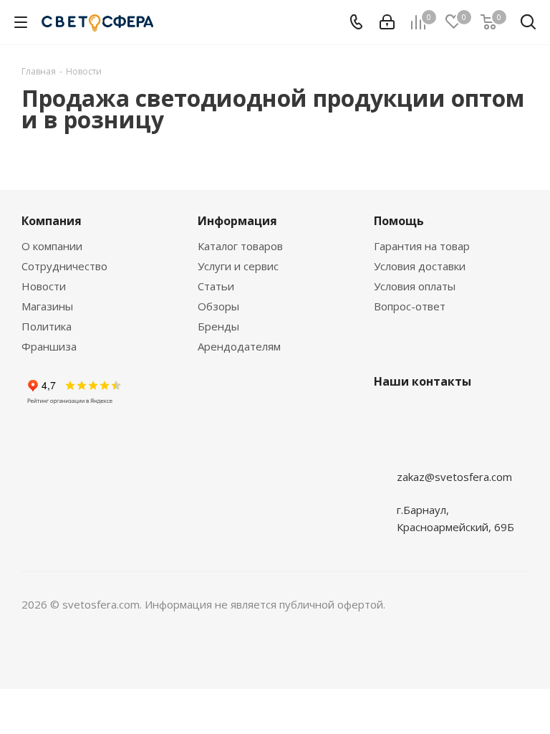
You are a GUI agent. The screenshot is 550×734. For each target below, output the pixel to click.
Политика (46, 326)
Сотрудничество (64, 266)
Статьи (216, 286)
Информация (237, 221)
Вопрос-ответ (409, 306)
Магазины (47, 306)
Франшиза (49, 346)
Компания (51, 221)
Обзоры (218, 306)
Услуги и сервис (238, 266)
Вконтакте (388, 448)
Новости (43, 286)
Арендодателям (239, 346)
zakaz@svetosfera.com (454, 477)
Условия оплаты (414, 286)
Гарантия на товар (422, 246)
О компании (51, 246)
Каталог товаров (240, 246)
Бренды (218, 326)
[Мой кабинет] (387, 22)
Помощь (399, 221)
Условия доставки (419, 266)
